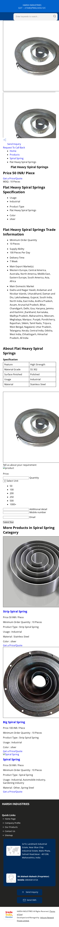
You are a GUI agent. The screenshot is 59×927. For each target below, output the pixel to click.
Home (13, 151)
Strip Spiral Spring (15, 611)
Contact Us (10, 831)
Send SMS (31, 900)
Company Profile (12, 823)
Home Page (10, 818)
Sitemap (9, 835)
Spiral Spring (16, 158)
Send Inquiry (14, 144)
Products (15, 154)
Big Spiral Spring (14, 722)
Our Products (11, 827)
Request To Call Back (14, 147)
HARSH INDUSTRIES (32, 6)
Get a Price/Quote (12, 178)
